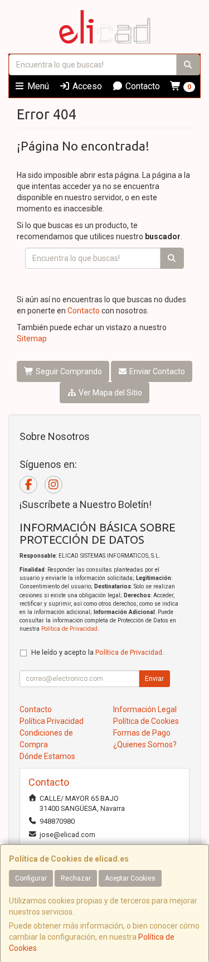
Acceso (86, 86)
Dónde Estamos (47, 756)
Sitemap (32, 338)
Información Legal (145, 709)
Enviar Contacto (156, 371)
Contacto (141, 86)
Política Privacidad (52, 721)
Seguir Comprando (68, 371)
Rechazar (76, 878)
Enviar (154, 679)
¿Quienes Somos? (145, 744)
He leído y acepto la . (97, 652)
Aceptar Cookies (130, 878)
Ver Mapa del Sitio (109, 392)
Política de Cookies (146, 721)
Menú (37, 86)
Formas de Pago (142, 732)
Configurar (31, 878)
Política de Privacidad (69, 629)
